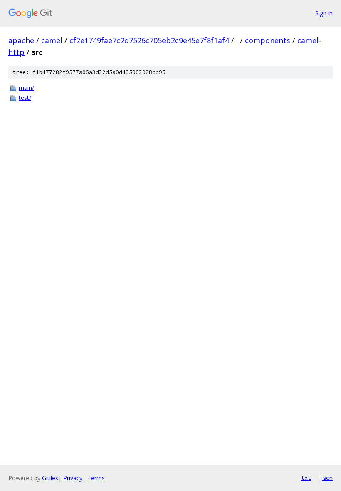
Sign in (324, 13)
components (267, 40)
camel (51, 40)
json (326, 477)
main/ (26, 88)
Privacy (72, 478)
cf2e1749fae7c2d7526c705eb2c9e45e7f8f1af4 (149, 40)
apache (21, 40)
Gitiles (50, 478)
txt (306, 477)
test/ (25, 98)
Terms (96, 478)
